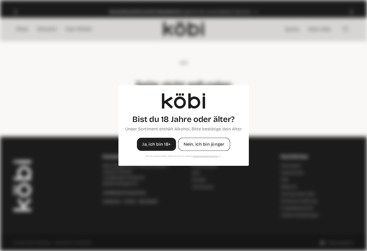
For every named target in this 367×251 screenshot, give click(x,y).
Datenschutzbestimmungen (205, 156)
